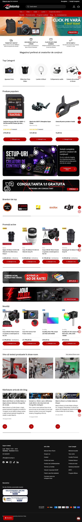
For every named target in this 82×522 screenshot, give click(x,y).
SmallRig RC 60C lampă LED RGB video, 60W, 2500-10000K (70, 333)
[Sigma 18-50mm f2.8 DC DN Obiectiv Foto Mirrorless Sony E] (11, 236)
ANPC (70, 470)
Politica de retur (73, 463)
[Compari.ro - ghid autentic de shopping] (29, 505)
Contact (46, 457)
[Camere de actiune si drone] (72, 70)
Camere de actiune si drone (73, 80)
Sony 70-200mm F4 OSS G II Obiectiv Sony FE (30, 251)
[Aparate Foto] (9, 70)
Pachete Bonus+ (73, 460)
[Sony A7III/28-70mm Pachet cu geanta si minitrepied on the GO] (51, 236)
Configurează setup (67, 169)
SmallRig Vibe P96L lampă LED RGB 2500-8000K (50, 332)
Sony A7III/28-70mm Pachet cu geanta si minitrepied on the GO (50, 252)
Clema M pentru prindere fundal (65, 121)
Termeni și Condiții (49, 467)
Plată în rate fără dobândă (51, 473)
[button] (78, 6)
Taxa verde (72, 454)
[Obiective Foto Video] (25, 70)
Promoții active (30, 15)
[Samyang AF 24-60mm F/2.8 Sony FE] (70, 236)
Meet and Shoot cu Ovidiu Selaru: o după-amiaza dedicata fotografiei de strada (14, 403)
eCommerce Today (22, 516)
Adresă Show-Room (49, 451)
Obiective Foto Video (25, 80)
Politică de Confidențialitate (52, 463)
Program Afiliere (73, 473)
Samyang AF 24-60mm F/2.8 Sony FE (70, 251)
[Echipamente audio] (56, 70)
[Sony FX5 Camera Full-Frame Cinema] (31, 318)
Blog (51, 15)
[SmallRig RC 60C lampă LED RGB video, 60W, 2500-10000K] (70, 318)
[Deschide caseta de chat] (78, 518)
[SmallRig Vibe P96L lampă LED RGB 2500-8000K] (51, 318)
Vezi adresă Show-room (72, 354)
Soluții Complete (74, 1)
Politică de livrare (49, 460)
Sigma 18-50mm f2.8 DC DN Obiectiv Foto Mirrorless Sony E (11, 252)
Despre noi (47, 454)
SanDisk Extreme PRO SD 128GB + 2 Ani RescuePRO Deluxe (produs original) (14, 122)
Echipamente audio (57, 79)
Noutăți (21, 15)
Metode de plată (73, 451)
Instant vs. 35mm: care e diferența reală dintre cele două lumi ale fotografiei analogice (40, 403)
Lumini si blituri (41, 79)
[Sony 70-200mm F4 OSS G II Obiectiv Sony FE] (31, 236)
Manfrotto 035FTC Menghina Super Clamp (40, 122)
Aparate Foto (9, 79)
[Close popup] (79, 511)
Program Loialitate (42, 15)
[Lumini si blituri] (41, 70)
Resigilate (64, 1)
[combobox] (45, 6)
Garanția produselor (74, 467)
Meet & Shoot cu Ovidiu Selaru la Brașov (66, 402)
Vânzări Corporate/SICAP (51, 470)
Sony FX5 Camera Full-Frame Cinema (29, 332)
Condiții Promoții (73, 457)
